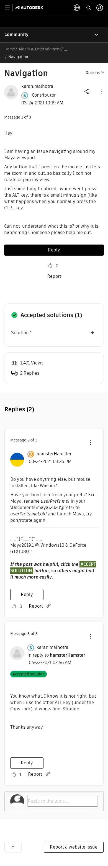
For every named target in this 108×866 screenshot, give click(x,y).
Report (54, 276)
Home (9, 49)
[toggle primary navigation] (10, 7)
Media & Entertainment (40, 49)
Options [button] (93, 72)
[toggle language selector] (77, 8)
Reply (54, 250)
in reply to (56, 655)
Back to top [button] (13, 847)
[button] (101, 91)
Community (16, 34)
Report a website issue (73, 847)
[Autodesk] (30, 7)
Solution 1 (21, 333)
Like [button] (50, 266)
